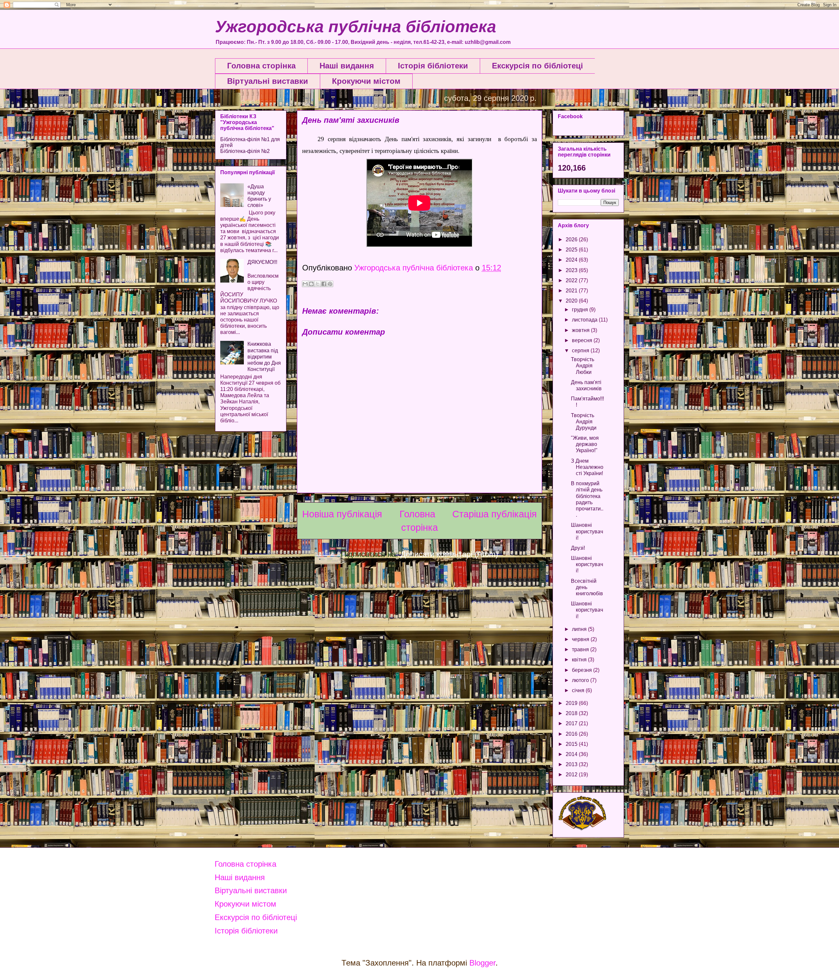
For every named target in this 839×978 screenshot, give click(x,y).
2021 (572, 290)
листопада (585, 320)
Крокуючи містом (366, 81)
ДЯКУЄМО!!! (262, 262)
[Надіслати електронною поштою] (305, 284)
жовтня (581, 330)
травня (581, 649)
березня (582, 670)
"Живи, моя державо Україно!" (585, 444)
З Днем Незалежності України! (587, 467)
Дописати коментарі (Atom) (449, 554)
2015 (572, 744)
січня (579, 690)
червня (581, 639)
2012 (572, 774)
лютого (581, 680)
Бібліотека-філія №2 (245, 151)
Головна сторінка (261, 65)
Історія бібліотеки (433, 65)
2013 (572, 764)
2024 (572, 260)
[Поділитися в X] (317, 284)
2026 (572, 239)
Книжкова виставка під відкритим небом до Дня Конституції (264, 356)
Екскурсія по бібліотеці (537, 65)
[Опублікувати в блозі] (311, 284)
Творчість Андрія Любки (582, 366)
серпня (581, 350)
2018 (572, 713)
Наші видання (347, 65)
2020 (572, 301)
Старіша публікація (494, 514)
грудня (580, 309)
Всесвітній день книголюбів (587, 587)
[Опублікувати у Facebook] (324, 284)
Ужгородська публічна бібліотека (355, 26)
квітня (580, 659)
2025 (572, 249)
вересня (583, 340)
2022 (572, 280)
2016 (572, 734)
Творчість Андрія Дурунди (583, 422)
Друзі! (578, 548)
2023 (572, 270)
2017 (572, 723)
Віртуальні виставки (267, 81)
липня (580, 629)
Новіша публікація (342, 514)
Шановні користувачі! (587, 531)
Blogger (482, 962)
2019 (572, 703)
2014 (572, 754)
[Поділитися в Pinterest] (330, 284)
